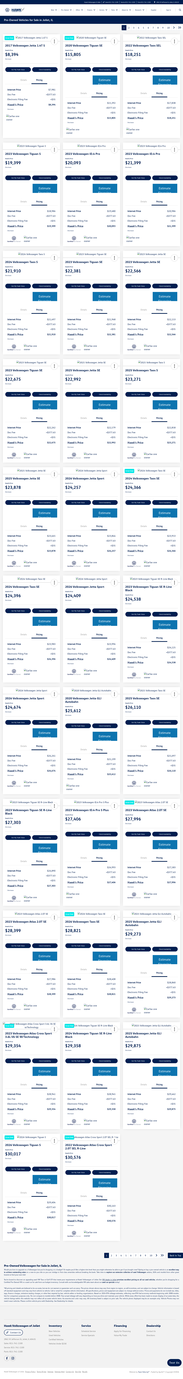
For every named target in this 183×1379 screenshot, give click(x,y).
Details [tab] (23, 80)
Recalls (84, 1372)
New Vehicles (54, 1331)
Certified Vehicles (56, 1339)
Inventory (55, 1325)
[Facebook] (7, 1358)
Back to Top (175, 1255)
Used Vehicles (54, 1335)
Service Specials (88, 1335)
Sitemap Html (60, 1372)
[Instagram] (13, 1358)
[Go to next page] (174, 27)
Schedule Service (88, 1331)
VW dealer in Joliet (109, 1280)
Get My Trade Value (18, 69)
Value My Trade (120, 1335)
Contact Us (15, 1332)
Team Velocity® (143, 1372)
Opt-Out (78, 1372)
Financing (120, 1325)
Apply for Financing (122, 1331)
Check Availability (45, 69)
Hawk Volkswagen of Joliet (14, 1372)
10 (168, 27)
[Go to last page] (179, 27)
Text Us (174, 1362)
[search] (180, 10)
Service (86, 1325)
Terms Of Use (41, 1372)
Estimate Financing (104, 81)
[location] (154, 2)
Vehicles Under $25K (57, 1343)
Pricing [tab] (39, 80)
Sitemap (50, 1372)
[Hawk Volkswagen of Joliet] (17, 9)
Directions (150, 1335)
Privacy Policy (30, 1372)
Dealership (153, 1325)
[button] (174, 41)
